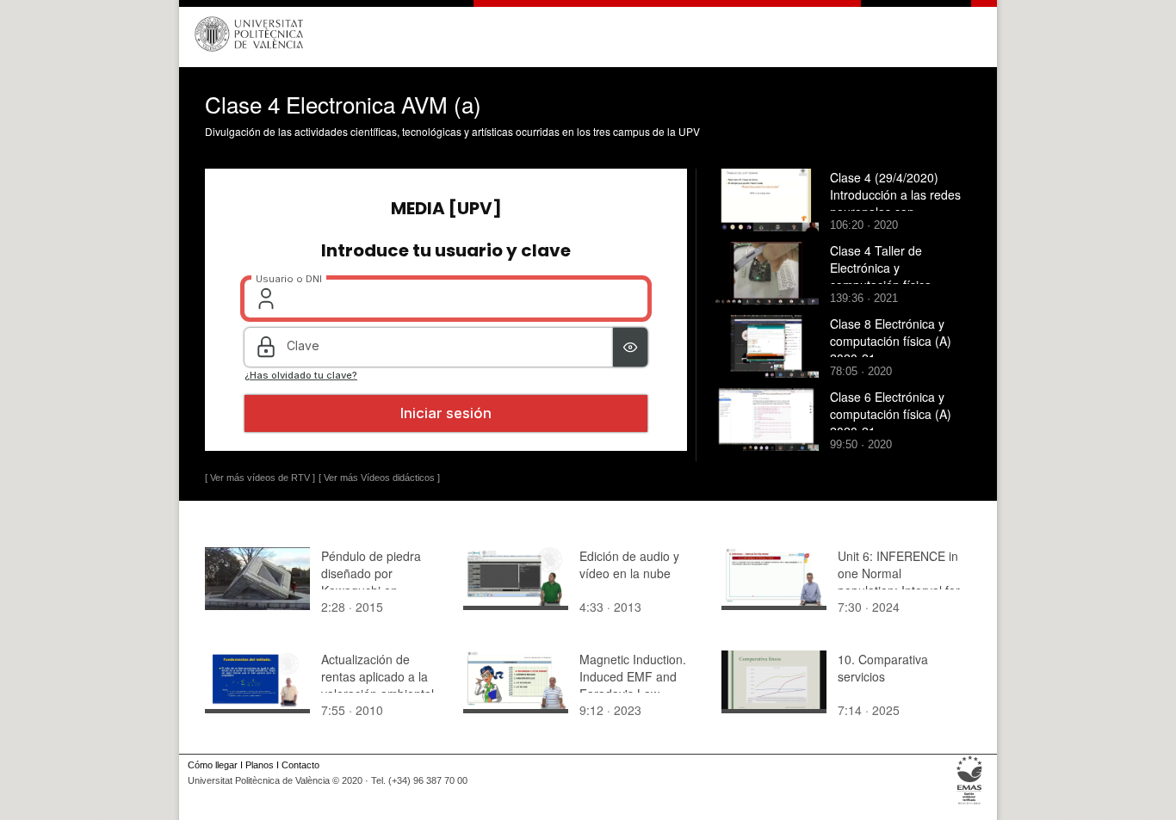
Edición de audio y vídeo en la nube (629, 564)
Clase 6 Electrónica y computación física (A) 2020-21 (890, 414)
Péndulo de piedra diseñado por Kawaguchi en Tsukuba (371, 581)
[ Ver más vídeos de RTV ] (260, 477)
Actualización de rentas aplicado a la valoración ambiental (377, 676)
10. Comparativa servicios (883, 667)
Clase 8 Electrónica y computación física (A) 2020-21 (890, 341)
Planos (259, 765)
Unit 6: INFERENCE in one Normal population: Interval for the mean (899, 581)
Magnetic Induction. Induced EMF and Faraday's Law (632, 676)
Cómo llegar (213, 765)
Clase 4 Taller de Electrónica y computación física (881, 267)
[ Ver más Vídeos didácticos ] (379, 477)
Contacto (300, 765)
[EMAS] (970, 804)
